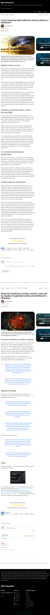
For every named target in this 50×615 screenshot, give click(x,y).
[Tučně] (6, 266)
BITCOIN (15, 248)
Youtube (17, 604)
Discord (17, 592)
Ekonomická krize (26, 248)
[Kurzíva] (8, 266)
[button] (48, 12)
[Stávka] (12, 266)
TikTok (16, 600)
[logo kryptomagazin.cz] (7, 3)
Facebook (17, 594)
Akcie (2, 14)
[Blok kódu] (19, 266)
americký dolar (10, 248)
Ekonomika (6, 14)
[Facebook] (36, 12)
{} (22, 266)
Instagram (17, 596)
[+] (24, 266)
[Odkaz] (21, 266)
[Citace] (17, 266)
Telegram (17, 598)
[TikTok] (42, 12)
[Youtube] (45, 12)
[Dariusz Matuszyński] (3, 26)
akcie (6, 248)
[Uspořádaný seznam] (14, 266)
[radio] (12, 241)
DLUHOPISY (20, 248)
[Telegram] (40, 12)
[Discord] (34, 12)
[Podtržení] (10, 266)
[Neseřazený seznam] (16, 266)
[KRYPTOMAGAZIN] (7, 586)
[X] (43, 12)
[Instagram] (38, 12)
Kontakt (2, 596)
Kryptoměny (12, 14)
